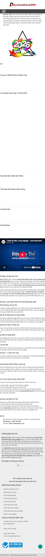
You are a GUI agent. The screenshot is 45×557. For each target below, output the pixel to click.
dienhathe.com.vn (11, 217)
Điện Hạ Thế (5, 555)
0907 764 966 (12, 528)
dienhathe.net (13, 219)
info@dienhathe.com (14, 536)
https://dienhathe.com (16, 423)
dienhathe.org (10, 213)
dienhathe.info (16, 221)
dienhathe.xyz (10, 215)
